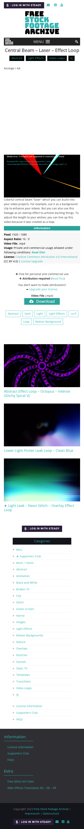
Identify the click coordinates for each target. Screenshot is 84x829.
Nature (20, 642)
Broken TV (22, 589)
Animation (23, 576)
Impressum (32, 813)
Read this (58, 278)
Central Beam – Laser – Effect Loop (42, 50)
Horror (20, 615)
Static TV (21, 668)
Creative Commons (46, 257)
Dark (28, 313)
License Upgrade (32, 261)
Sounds (21, 662)
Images (21, 622)
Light (40, 313)
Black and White (26, 582)
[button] (38, 42)
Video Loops (57, 58)
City (18, 596)
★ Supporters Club (28, 556)
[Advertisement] (42, 113)
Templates (23, 675)
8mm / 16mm (25, 563)
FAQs (19, 719)
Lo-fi (73, 313)
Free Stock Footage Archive (51, 809)
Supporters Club (27, 713)
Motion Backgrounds (29, 635)
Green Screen (25, 609)
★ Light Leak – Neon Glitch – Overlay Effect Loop (39, 507)
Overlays (22, 648)
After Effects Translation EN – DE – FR (31, 788)
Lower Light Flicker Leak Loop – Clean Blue (38, 450)
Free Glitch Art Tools (20, 781)
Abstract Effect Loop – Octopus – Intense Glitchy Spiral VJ (37, 393)
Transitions (23, 681)
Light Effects (36, 58)
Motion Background (48, 321)
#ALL (19, 549)
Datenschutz (51, 813)
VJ (71, 58)
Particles (21, 655)
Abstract (16, 58)
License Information (29, 706)
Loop (26, 321)
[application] (42, 176)
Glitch (20, 602)
